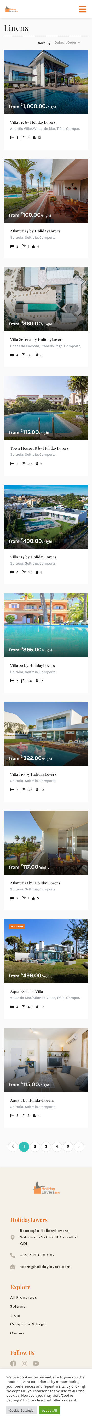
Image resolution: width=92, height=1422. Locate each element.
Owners (17, 1333)
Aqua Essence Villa (26, 991)
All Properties (23, 1297)
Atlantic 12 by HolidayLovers (35, 882)
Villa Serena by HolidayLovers (36, 339)
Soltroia (18, 1306)
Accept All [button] (49, 1410)
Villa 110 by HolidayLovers (33, 774)
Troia (15, 1315)
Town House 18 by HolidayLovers (39, 448)
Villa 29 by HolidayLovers (32, 665)
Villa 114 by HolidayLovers (33, 556)
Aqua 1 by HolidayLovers (32, 1100)
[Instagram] (24, 1363)
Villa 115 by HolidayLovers (33, 122)
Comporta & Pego (28, 1324)
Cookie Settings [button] (21, 1410)
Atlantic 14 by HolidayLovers (35, 230)
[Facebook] (13, 1363)
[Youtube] (36, 1363)
